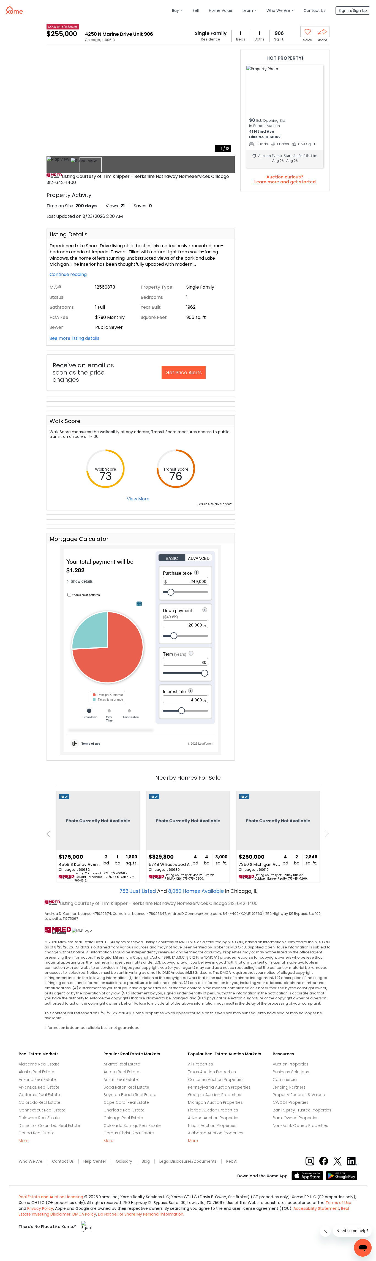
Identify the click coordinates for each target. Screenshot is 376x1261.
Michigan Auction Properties (215, 1102)
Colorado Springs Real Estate (132, 1125)
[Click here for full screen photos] (227, 56)
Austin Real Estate (120, 1079)
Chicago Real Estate (123, 1118)
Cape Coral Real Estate (126, 1102)
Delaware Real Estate (39, 1118)
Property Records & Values (299, 1094)
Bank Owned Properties (295, 1118)
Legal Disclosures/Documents (188, 1161)
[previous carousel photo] (53, 102)
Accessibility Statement (316, 1208)
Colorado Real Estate (39, 1102)
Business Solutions (291, 1072)
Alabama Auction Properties (215, 1133)
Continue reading (69, 275)
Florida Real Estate (37, 1133)
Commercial (285, 1079)
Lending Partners (289, 1087)
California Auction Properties (216, 1079)
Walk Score (65, 421)
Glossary (124, 1161)
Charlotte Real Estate (124, 1110)
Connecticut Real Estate (42, 1110)
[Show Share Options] (322, 31)
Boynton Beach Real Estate (129, 1094)
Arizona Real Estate (37, 1079)
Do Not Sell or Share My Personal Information (140, 1214)
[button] (177, 10)
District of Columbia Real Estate (49, 1125)
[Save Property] (308, 31)
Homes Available (196, 891)
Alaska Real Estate (36, 1072)
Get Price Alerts (183, 372)
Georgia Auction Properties (214, 1094)
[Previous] (50, 833)
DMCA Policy (84, 1214)
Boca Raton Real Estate (126, 1087)
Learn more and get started (285, 182)
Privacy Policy (40, 1208)
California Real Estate (39, 1094)
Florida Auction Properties (213, 1110)
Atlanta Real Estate (121, 1064)
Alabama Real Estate (39, 1064)
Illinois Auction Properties (212, 1125)
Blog (146, 1161)
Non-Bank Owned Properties (300, 1125)
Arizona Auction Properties (213, 1118)
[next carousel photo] (227, 102)
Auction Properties (291, 1064)
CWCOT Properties (291, 1102)
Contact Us (63, 1161)
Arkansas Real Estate (39, 1087)
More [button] (24, 1140)
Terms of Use (338, 1202)
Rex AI (231, 1161)
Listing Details (69, 234)
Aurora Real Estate (121, 1072)
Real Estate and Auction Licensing (51, 1197)
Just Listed (138, 891)
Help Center (94, 1161)
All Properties (200, 1064)
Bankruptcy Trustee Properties (302, 1110)
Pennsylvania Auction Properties (219, 1087)
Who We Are (30, 1161)
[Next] (325, 833)
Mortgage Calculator (79, 539)
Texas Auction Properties (212, 1072)
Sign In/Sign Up (353, 10)
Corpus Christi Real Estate (128, 1133)
